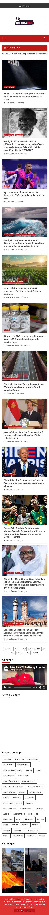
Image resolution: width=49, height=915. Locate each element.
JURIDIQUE (39, 808)
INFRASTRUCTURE (11, 378)
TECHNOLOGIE (17, 836)
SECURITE (18, 426)
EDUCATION (29, 797)
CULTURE (22, 792)
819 (29, 649)
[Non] (45, 905)
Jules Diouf (9, 489)
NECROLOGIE (33, 814)
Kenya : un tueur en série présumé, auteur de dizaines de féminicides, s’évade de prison (24, 96)
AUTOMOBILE (8, 765)
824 (17, 653)
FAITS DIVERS (9, 87)
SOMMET (6, 830)
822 (43, 649)
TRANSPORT (31, 836)
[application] (24, 677)
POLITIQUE (8, 426)
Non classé (7, 819)
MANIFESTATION (19, 814)
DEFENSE (6, 797)
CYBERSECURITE (35, 792)
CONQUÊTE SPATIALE (11, 781)
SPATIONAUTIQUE (31, 830)
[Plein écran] (44, 687)
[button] (4, 38)
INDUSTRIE (29, 803)
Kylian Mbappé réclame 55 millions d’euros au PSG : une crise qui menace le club (24, 195)
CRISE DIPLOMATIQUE (34, 786)
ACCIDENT (7, 759)
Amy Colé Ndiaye (11, 153)
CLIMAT (38, 770)
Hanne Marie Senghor (13, 297)
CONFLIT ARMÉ (23, 776)
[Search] (44, 38)
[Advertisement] (24, 723)
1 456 (27, 653)
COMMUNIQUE (8, 776)
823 (12, 653)
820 (34, 649)
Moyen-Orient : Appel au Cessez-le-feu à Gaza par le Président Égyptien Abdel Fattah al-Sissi (23, 435)
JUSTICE (20, 282)
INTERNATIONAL (26, 808)
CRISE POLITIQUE (9, 792)
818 (24, 649)
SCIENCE (15, 825)
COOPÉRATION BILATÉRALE (13, 786)
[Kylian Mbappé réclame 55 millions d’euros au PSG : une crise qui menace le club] (24, 174)
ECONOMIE (17, 797)
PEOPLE (19, 819)
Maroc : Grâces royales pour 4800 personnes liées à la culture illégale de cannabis (22, 291)
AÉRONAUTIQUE (23, 765)
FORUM (19, 803)
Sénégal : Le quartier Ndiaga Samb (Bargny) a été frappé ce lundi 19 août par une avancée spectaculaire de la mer (24, 243)
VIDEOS (42, 836)
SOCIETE (35, 825)
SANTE (6, 330)
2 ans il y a (20, 102)
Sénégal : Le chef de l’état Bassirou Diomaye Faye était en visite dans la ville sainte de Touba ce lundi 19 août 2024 (23, 633)
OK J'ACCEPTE (24, 910)
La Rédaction (10, 102)
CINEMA (29, 770)
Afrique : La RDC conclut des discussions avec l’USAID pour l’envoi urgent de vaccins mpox (24, 339)
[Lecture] (5, 687)
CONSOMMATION (28, 781)
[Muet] (40, 687)
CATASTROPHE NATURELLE (26, 234)
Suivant (35, 653)
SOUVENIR (17, 830)
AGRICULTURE (9, 282)
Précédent (8, 649)
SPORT (6, 186)
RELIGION (19, 135)
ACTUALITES (9, 135)
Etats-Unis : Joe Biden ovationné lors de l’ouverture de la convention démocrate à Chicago (24, 483)
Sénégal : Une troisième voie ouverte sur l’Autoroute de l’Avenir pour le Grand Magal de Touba (24, 387)
